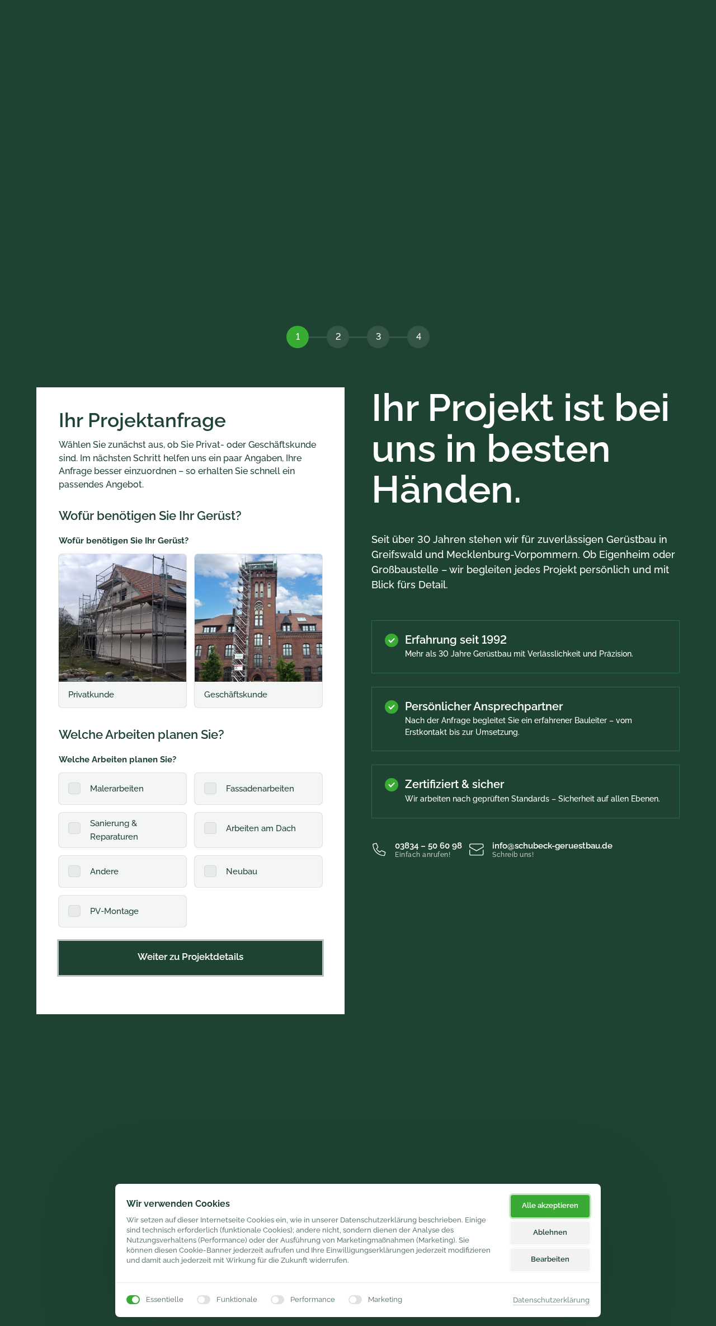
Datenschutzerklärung (551, 1301)
